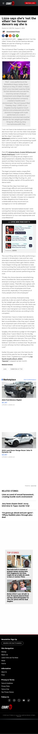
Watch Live (30, 3)
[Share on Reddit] (10, 35)
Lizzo (20, 39)
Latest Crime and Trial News (9, 658)
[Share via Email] (13, 35)
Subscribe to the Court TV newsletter (12, 643)
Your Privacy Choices (7, 692)
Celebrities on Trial (16, 369)
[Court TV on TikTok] (28, 700)
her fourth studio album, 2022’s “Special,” (17, 359)
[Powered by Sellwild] (33, 485)
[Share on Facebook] (3, 35)
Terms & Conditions (7, 683)
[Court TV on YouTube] (24, 700)
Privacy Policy (5, 686)
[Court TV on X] (19, 700)
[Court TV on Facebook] (9, 700)
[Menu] (3, 3)
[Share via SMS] (17, 35)
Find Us (3, 663)
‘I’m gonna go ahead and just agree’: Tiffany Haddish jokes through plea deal (17, 515)
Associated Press (13, 31)
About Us (4, 672)
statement (6, 138)
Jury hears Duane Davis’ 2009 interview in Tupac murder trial (15, 505)
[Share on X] (6, 35)
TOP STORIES (13, 552)
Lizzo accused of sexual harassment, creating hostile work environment (18, 496)
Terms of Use (5, 689)
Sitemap (3, 652)
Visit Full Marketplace (30, 379)
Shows (3, 661)
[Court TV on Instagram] (14, 700)
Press (3, 675)
